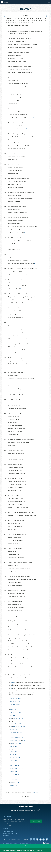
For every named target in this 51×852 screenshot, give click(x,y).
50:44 (11, 779)
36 (41, 20)
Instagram (43, 839)
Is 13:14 (15, 729)
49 (26, 22)
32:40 (18, 704)
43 (13, 22)
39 (4, 22)
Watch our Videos (35, 810)
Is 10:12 (15, 735)
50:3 (11, 698)
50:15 (11, 688)
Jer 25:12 (15, 721)
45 (17, 22)
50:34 (11, 760)
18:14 (20, 732)
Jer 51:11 (15, 723)
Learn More (36, 821)
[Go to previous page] (5, 15)
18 (45, 18)
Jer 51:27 (14, 715)
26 (19, 20)
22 (11, 20)
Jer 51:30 (15, 763)
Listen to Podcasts (24, 810)
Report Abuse (35, 1)
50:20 (11, 740)
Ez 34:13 (19, 737)
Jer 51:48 (14, 698)
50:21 (11, 693)
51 (30, 22)
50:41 (11, 774)
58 (19, 726)
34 (37, 20)
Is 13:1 (18, 695)
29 (26, 20)
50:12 (11, 718)
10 (28, 18)
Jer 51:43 (15, 718)
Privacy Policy (34, 792)
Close (25, 845)
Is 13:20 (19, 718)
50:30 (11, 757)
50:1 (11, 682)
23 (13, 20)
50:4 (11, 701)
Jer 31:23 (14, 709)
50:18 (11, 735)
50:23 (11, 743)
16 (41, 18)
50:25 (11, 749)
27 (21, 20)
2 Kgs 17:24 (15, 732)
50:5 (11, 704)
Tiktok (47, 839)
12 (32, 18)
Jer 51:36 (15, 760)
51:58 (13, 682)
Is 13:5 (20, 749)
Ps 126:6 (18, 701)
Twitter (31, 839)
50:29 (11, 754)
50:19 (11, 737)
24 (15, 20)
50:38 (11, 765)
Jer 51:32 (15, 765)
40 (6, 22)
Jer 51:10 (15, 751)
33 (34, 20)
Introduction (8, 18)
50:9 (11, 715)
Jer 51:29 (15, 785)
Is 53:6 (14, 707)
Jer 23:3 (15, 737)
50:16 (11, 729)
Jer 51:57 (15, 746)
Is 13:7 (14, 776)
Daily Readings (14, 810)
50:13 (11, 721)
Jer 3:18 (14, 701)
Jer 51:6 (14, 712)
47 (21, 22)
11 (30, 18)
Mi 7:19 (23, 740)
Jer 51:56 (15, 754)
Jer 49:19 (15, 779)
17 (43, 18)
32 (32, 20)
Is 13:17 (19, 698)
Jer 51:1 (14, 695)
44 (15, 22)
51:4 (19, 757)
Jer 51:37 (15, 768)
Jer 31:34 (15, 740)
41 (8, 22)
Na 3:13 (19, 763)
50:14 (11, 723)
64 (17, 684)
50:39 (11, 768)
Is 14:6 (19, 743)
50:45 (11, 782)
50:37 (11, 763)
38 (45, 20)
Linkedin (40, 839)
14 (36, 18)
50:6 (11, 707)
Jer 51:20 (15, 743)
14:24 (18, 735)
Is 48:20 (20, 712)
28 (24, 20)
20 (6, 20)
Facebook (34, 839)
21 (8, 20)
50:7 (11, 709)
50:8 (11, 712)
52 (32, 22)
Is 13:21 (19, 768)
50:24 (11, 746)
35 (39, 20)
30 (28, 20)
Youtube (37, 839)
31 (30, 20)
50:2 (11, 685)
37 (43, 20)
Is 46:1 (37, 687)
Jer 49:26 (15, 757)
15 (38, 18)
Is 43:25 (19, 740)
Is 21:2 (19, 723)
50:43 (11, 776)
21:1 (23, 695)
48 (24, 22)
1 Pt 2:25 (18, 707)
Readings (43, 1)
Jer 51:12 (15, 782)
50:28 (11, 751)
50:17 (11, 732)
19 (4, 20)
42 (11, 22)
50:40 (11, 771)
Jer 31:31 (14, 704)
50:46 (11, 785)
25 (17, 20)
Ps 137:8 (23, 726)
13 (34, 18)
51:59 (15, 684)
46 (19, 22)
